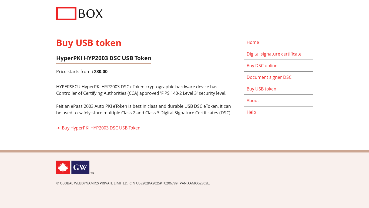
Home (253, 42)
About (253, 100)
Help (251, 112)
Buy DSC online (262, 66)
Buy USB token (261, 89)
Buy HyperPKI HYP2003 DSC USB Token (101, 128)
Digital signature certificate (274, 54)
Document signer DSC (269, 77)
